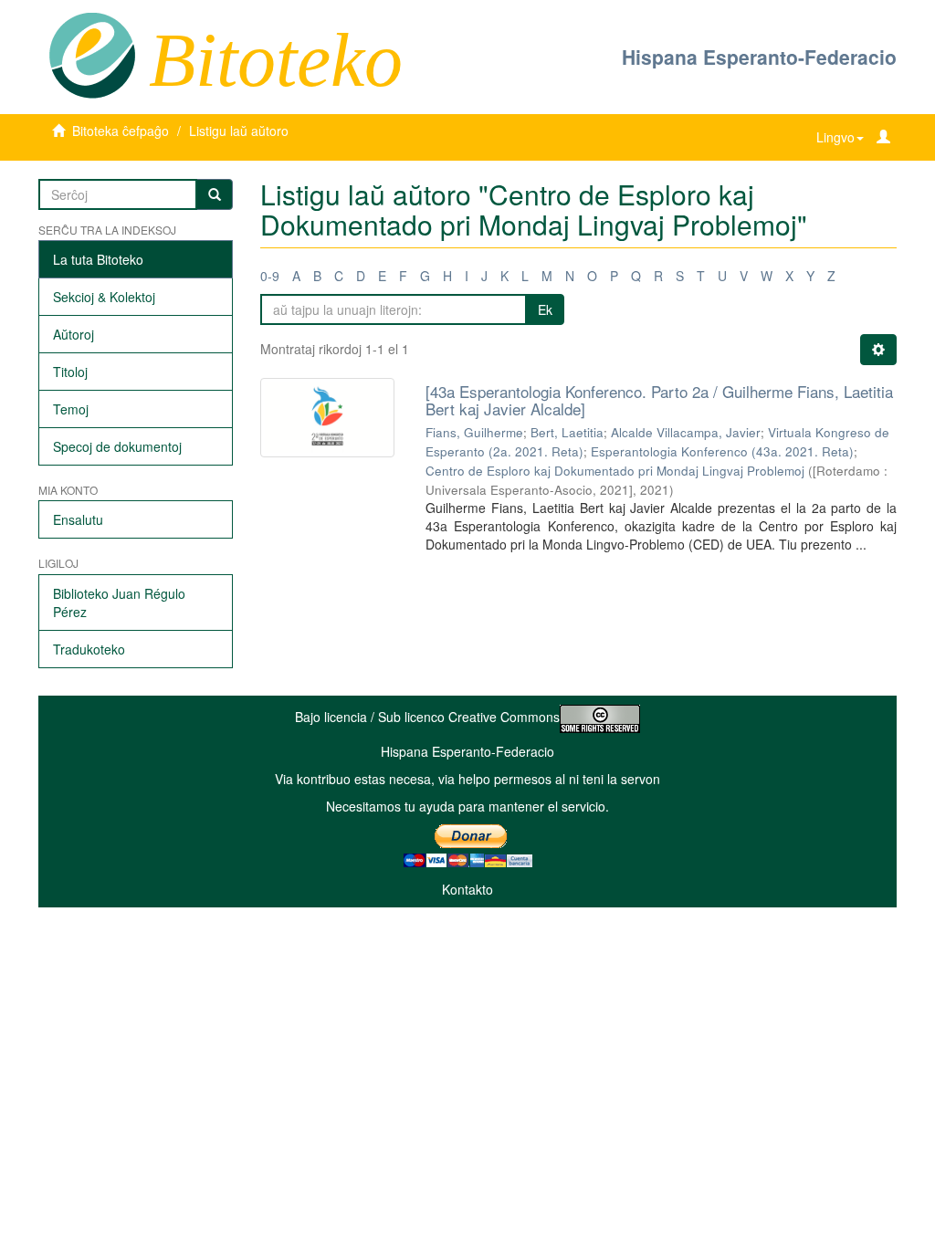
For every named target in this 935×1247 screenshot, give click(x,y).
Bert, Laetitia (567, 432)
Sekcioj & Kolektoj (104, 297)
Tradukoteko (89, 649)
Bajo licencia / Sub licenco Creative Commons (427, 716)
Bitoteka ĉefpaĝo (120, 130)
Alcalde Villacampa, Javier (686, 432)
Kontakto (467, 889)
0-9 (269, 276)
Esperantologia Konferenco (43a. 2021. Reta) (722, 451)
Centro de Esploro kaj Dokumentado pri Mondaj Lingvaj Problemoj (614, 470)
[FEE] (91, 54)
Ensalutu (78, 519)
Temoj (71, 409)
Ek (545, 309)
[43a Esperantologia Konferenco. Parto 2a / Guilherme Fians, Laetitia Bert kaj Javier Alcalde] (659, 400)
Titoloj (70, 371)
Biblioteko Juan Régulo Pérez (119, 602)
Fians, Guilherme (474, 432)
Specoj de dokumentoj (117, 446)
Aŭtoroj (73, 334)
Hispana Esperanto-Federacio (759, 56)
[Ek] (214, 194)
